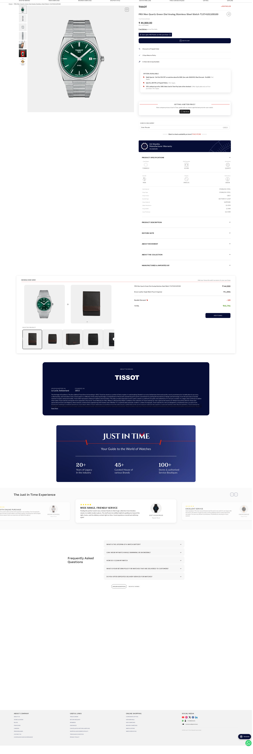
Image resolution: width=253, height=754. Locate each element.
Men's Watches (130, 722)
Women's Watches (131, 725)
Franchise (17, 725)
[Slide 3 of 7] (23, 27)
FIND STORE (196, 134)
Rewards (73, 722)
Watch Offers (130, 728)
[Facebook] (193, 717)
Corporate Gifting (132, 716)
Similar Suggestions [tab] (119, 586)
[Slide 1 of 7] (23, 10)
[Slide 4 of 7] (23, 36)
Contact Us (17, 734)
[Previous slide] (29, 59)
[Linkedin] (196, 717)
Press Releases (18, 731)
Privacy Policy (74, 737)
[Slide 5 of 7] (23, 44)
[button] (127, 10)
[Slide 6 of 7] (23, 53)
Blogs (16, 722)
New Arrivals (130, 719)
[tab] (32, 339)
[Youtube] (183, 717)
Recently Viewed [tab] (134, 586)
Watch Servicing (131, 731)
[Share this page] (229, 14)
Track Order (74, 716)
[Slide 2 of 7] (23, 18)
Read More (54, 408)
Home (10, 4)
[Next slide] (132, 59)
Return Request (75, 719)
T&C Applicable (153, 148)
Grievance (73, 725)
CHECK (225, 127)
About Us (17, 716)
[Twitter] (190, 717)
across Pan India (148, 29)
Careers (16, 728)
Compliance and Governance (23, 737)
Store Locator (18, 719)
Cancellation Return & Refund (80, 728)
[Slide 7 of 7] (23, 62)
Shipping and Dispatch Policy (79, 731)
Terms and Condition (77, 734)
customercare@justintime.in (191, 724)
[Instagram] (186, 717)
